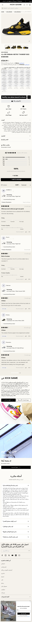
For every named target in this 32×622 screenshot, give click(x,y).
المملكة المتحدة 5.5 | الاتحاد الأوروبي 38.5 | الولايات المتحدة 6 (4, 74)
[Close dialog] (30, 602)
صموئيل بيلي (4, 586)
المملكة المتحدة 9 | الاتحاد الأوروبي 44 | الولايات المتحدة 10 (22, 78)
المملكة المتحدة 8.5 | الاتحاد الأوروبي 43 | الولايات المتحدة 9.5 (16, 78)
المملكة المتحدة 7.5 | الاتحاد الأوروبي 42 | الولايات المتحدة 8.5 (4, 78)
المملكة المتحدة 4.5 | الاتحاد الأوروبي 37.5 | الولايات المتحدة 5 (22, 71)
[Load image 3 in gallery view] (19, 47)
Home (2, 11)
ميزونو (2, 576)
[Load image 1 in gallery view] (7, 47)
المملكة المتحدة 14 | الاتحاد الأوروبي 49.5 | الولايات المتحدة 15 (16, 85)
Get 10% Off (23, 613)
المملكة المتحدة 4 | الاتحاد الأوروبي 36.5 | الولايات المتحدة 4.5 (16, 71)
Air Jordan (9, 11)
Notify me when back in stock (14, 97)
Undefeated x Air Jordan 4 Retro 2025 (15, 320)
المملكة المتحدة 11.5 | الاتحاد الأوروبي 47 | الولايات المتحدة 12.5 (22, 81)
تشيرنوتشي (3, 566)
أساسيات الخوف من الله (6, 570)
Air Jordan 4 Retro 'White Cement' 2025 (16, 291)
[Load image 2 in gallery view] (13, 47)
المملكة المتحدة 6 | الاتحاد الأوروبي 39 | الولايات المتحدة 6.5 (10, 74)
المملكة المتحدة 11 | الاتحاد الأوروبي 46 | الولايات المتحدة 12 (16, 81)
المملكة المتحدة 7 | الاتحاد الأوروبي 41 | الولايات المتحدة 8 (28, 74)
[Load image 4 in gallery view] (25, 47)
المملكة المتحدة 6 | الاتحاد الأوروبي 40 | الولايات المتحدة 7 (16, 74)
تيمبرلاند (3, 592)
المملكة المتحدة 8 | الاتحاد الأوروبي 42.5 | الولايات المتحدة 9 (10, 78)
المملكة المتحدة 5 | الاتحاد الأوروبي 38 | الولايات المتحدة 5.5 (28, 71)
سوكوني (3, 589)
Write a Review (19, 180)
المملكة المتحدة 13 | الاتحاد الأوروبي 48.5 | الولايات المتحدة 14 (10, 85)
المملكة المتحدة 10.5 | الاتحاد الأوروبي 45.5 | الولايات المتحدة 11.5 (10, 81)
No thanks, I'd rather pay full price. (23, 615)
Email (17, 609)
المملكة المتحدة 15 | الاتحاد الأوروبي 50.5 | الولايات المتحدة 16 (22, 85)
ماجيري (3, 573)
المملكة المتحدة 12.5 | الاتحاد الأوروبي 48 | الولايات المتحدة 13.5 (4, 85)
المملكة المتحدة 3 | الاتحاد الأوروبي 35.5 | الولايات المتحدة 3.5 (4, 71)
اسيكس (3, 563)
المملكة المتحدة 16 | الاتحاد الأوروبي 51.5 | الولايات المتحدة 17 (28, 85)
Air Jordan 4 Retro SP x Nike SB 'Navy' (15, 348)
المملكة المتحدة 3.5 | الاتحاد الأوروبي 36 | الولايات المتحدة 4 (10, 71)
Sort (17, 185)
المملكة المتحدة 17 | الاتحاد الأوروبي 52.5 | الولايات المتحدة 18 (4, 88)
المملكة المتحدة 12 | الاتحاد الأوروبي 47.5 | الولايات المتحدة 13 (28, 81)
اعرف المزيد (21, 63)
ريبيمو (2, 583)
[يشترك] (29, 550)
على (2, 579)
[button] (2, 5)
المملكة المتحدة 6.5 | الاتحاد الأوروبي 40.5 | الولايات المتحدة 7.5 (22, 74)
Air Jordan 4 (17, 11)
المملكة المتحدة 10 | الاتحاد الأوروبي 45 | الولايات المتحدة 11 (4, 81)
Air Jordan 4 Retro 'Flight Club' (14, 196)
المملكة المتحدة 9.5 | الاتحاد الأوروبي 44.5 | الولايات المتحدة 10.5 (28, 78)
